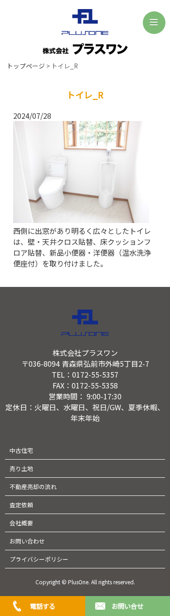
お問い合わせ (27, 541)
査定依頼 (21, 504)
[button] (154, 22)
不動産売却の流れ (33, 486)
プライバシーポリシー (39, 559)
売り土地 (21, 468)
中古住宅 (21, 450)
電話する (42, 606)
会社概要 (21, 523)
